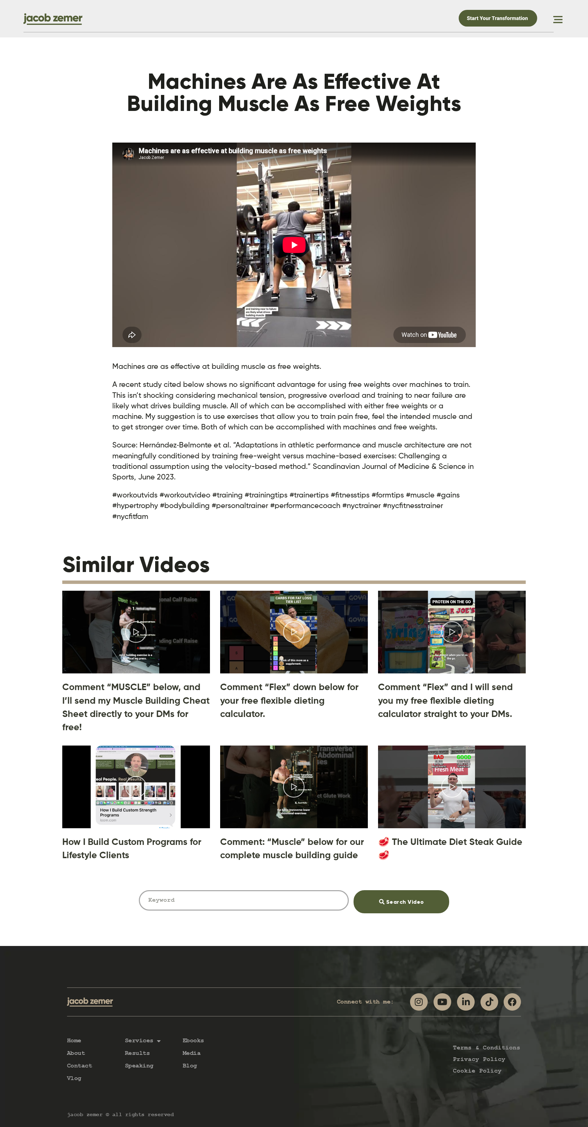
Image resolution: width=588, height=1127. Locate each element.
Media (192, 1053)
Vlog (74, 1078)
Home (74, 1041)
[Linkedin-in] (466, 1002)
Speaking (139, 1066)
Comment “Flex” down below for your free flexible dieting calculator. (289, 700)
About (76, 1053)
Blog (190, 1066)
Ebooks (193, 1041)
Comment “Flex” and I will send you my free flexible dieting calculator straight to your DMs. (445, 700)
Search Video (414, 897)
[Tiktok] (489, 1002)
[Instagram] (419, 1002)
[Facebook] (512, 1002)
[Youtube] (442, 1002)
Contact (79, 1066)
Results (137, 1053)
